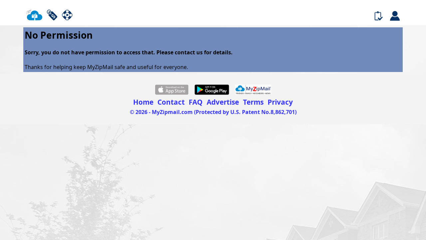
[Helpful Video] (67, 15)
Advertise (223, 102)
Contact (171, 102)
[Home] (34, 15)
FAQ (196, 102)
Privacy (280, 102)
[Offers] (52, 15)
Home (143, 102)
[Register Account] (378, 16)
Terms (253, 102)
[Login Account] (395, 16)
